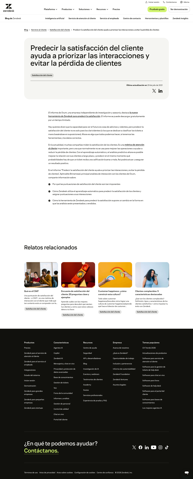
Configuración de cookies (84, 472)
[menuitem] (184, 2)
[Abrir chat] (186, 472)
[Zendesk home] (9, 8)
